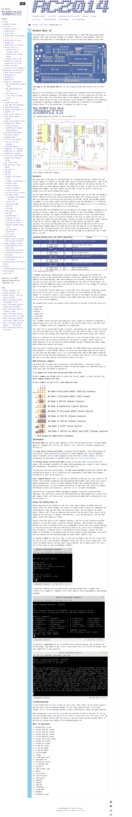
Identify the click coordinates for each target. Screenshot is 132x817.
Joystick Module (12, 190)
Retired (8, 174)
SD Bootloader (11, 229)
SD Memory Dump (12, 195)
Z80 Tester (10, 232)
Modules (85, 16)
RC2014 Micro (10, 31)
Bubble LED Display (13, 176)
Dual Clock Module (13, 188)
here (74, 116)
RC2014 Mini (9, 33)
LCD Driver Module (12, 135)
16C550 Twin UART (11, 102)
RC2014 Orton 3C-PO (13, 59)
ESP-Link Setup (12, 126)
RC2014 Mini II (10, 38)
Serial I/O (10, 202)
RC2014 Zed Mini (11, 65)
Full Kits (52, 16)
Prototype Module (11, 146)
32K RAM (9, 208)
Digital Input (11, 183)
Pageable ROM (10, 137)
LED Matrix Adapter (13, 220)
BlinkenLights (11, 215)
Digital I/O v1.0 (13, 218)
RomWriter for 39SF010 (13, 149)
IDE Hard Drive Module (13, 132)
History (6, 266)
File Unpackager (78, 19)
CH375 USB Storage (12, 107)
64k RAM (8, 172)
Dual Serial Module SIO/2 (15, 121)
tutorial (74, 488)
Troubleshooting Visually (15, 250)
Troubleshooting (49, 19)
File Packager (64, 19)
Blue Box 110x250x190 (13, 82)
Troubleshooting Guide (55, 713)
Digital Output (12, 185)
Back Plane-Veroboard (13, 72)
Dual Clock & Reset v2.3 (14, 114)
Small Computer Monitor (14, 243)
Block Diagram (8, 271)
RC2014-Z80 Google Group (94, 716)
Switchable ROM (12, 204)
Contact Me (95, 355)
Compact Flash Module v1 (15, 181)
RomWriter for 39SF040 (13, 151)
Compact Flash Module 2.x (15, 109)
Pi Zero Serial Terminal (15, 192)
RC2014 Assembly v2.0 (11, 290)
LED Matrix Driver (13, 222)
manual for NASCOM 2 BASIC (59, 458)
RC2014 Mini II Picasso (14, 45)
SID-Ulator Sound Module (14, 155)
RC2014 (5, 22)
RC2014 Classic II (12, 29)
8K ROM (8, 213)
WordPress (67, 810)
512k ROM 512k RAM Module (15, 105)
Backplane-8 (9, 79)
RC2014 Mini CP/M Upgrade (15, 36)
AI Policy (36, 19)
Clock (8, 179)
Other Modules (10, 211)
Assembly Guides (39, 16)
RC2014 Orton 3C (11, 47)
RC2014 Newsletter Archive (15, 268)
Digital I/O (9, 112)
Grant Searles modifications (85, 458)
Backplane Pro (10, 75)
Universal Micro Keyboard (15, 68)
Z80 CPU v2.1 (10, 169)
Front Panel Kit (11, 93)
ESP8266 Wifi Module (13, 123)
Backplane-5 (9, 77)
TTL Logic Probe (11, 162)
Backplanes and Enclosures (69, 16)
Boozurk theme (79, 810)
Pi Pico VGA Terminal (13, 139)
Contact (94, 16)
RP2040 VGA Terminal (13, 153)
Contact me (64, 716)
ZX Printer (10, 234)
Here (12, 283)
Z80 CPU (9, 206)
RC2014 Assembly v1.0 (11, 293)
